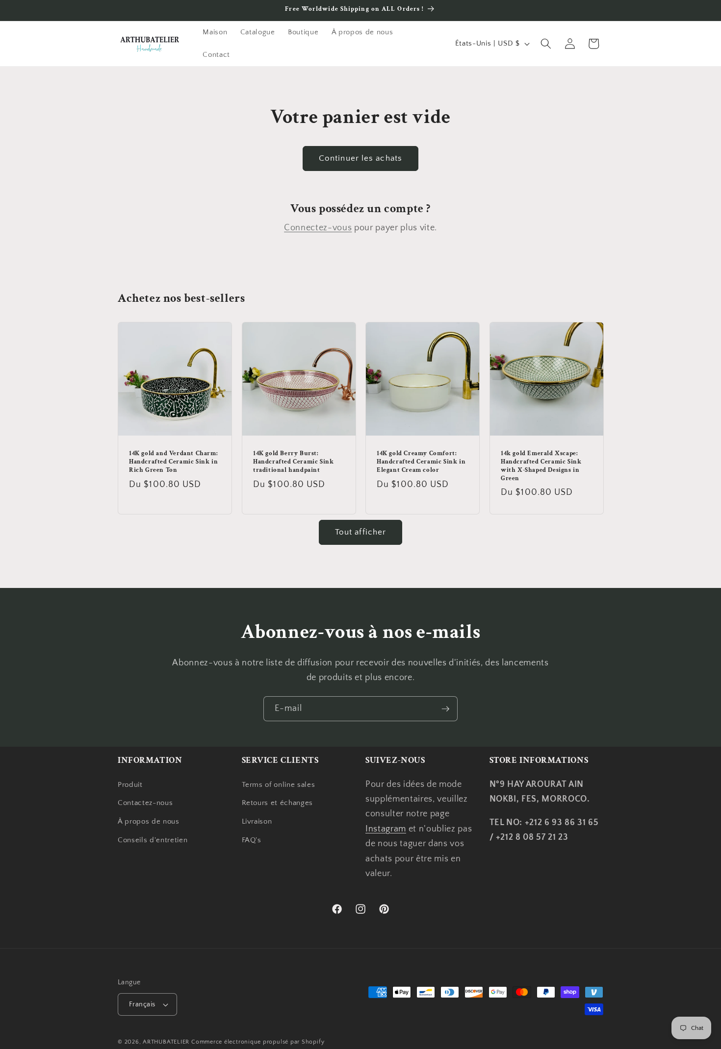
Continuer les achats (360, 158)
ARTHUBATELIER (166, 1042)
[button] (546, 43)
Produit (130, 785)
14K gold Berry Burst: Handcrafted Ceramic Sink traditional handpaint (293, 462)
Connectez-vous (318, 228)
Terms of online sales (278, 785)
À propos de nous (149, 821)
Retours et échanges (277, 803)
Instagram (385, 829)
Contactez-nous (145, 803)
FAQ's (251, 840)
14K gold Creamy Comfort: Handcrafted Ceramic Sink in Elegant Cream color (421, 462)
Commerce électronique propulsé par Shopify (257, 1042)
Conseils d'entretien (152, 840)
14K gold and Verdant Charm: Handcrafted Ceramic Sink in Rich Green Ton (173, 462)
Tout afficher (360, 532)
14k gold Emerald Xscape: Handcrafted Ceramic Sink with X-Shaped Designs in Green (541, 466)
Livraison (257, 821)
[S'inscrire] (445, 709)
